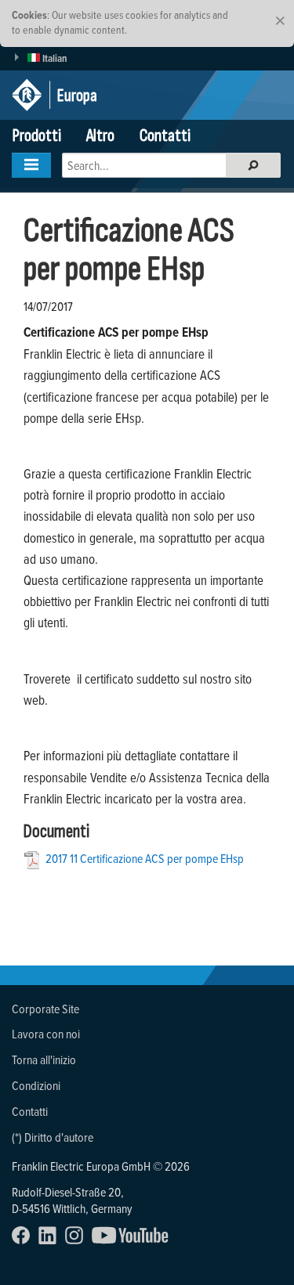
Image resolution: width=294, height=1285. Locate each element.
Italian (53, 58)
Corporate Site (45, 1008)
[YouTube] (134, 1239)
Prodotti (37, 135)
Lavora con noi (46, 1033)
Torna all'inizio (44, 1059)
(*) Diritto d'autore (52, 1137)
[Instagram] (77, 1239)
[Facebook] (24, 1239)
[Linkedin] (50, 1239)
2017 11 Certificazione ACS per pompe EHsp (144, 858)
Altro (100, 135)
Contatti (165, 135)
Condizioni (36, 1085)
